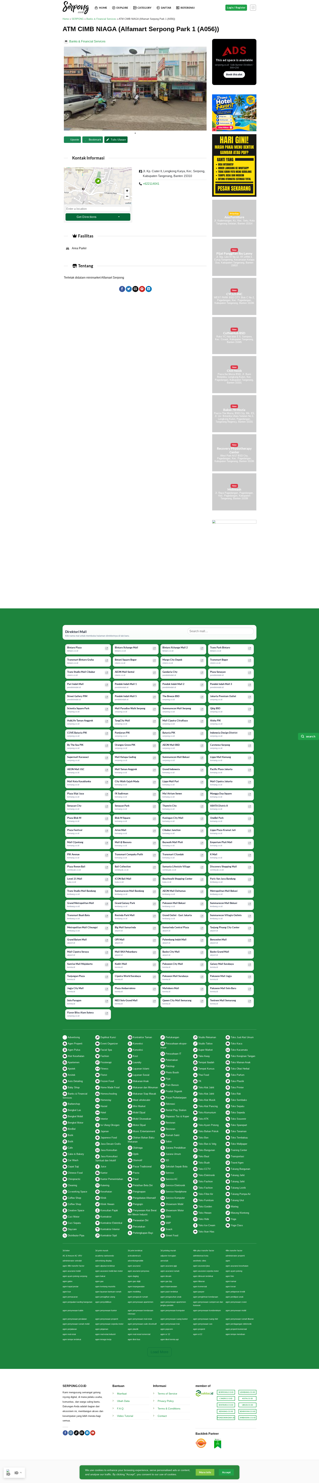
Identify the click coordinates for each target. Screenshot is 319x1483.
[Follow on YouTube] (92, 1432)
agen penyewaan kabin (73, 1310)
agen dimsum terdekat (203, 1276)
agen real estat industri (105, 1334)
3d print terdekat (135, 1250)
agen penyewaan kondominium (207, 1310)
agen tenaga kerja (103, 1339)
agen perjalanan (70, 1329)
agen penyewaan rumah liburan (240, 1319)
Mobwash (234, 489)
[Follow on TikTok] (76, 1432)
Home (66, 19)
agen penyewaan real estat (140, 1319)
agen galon (67, 1281)
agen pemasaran (70, 1297)
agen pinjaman (101, 1329)
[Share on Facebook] (122, 289)
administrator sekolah (72, 1261)
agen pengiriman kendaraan (205, 1297)
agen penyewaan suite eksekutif (142, 1324)
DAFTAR (166, 7)
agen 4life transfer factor (73, 1266)
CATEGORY (144, 7)
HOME (103, 7)
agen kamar (231, 1281)
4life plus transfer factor (203, 1250)
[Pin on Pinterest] (142, 289)
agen (228, 1261)
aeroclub (164, 1261)
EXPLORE (122, 7)
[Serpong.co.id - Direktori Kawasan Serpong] (76, 8)
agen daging (133, 1276)
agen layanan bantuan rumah (108, 1292)
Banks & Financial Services (101, 19)
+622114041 (151, 183)
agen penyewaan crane (236, 1302)
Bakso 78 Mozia (234, 410)
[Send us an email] (81, 1432)
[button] (127, 191)
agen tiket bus (134, 1339)
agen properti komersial (236, 1329)
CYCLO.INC (234, 294)
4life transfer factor (234, 1250)
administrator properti (235, 1256)
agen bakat (100, 1276)
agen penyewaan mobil (236, 1310)
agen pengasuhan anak (170, 1297)
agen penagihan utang (105, 1297)
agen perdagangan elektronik (239, 1324)
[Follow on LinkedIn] (87, 1432)
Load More (159, 1352)
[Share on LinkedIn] (149, 289)
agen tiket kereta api (169, 1339)
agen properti (199, 1329)
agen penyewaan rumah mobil (76, 1324)
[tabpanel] (135, 89)
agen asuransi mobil (71, 1271)
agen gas (99, 1281)
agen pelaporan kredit (235, 1292)
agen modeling (134, 1292)
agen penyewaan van (202, 1324)
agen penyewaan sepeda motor (109, 1324)
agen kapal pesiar (70, 1286)
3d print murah (101, 1250)
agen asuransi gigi (168, 1266)
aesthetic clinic (199, 1261)
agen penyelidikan (103, 1302)
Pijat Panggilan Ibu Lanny (234, 253)
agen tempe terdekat (72, 1339)
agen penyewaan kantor (106, 1310)
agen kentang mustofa (105, 1286)
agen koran (231, 1286)
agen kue (67, 1292)
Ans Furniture (234, 217)
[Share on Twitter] (129, 289)
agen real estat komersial (139, 1334)
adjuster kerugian (168, 1256)
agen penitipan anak (234, 1297)
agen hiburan (199, 1281)
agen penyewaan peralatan (75, 1319)
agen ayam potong (234, 1271)
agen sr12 (197, 1334)
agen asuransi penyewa (138, 1271)
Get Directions (87, 216)
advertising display (103, 1261)
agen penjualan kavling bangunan (77, 1302)
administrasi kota (200, 1256)
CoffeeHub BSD (234, 333)
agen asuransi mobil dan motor (109, 1271)
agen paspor (198, 1292)
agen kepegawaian (136, 1286)
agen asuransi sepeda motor (206, 1271)
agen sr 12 (165, 1334)
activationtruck (134, 1256)
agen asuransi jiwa (201, 1266)
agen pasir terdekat (169, 1292)
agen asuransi (134, 1266)
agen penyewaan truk (170, 1324)
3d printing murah (168, 1250)
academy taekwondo (104, 1256)
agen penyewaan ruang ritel (205, 1319)
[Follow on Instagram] (253, 8)
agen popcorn (166, 1329)
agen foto (230, 1276)
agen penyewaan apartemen (140, 1302)
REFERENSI (188, 7)
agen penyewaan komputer (172, 1310)
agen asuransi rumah (169, 1271)
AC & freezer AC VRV (72, 1256)
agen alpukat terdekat (105, 1266)
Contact (162, 1415)
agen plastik (133, 1329)
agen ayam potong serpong (75, 1276)
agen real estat (69, 1334)
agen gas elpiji (134, 1281)
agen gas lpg (166, 1281)
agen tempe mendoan (235, 1334)
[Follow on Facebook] (65, 1432)
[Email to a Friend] (135, 289)
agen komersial (200, 1286)
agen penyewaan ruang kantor (174, 1319)
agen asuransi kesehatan (237, 1266)
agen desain (165, 1276)
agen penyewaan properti (106, 1319)
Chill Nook (234, 371)
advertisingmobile (135, 1261)
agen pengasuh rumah (138, 1297)
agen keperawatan (168, 1286)
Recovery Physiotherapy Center (234, 450)
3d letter (66, 1250)
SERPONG (78, 19)
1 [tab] (135, 133)
